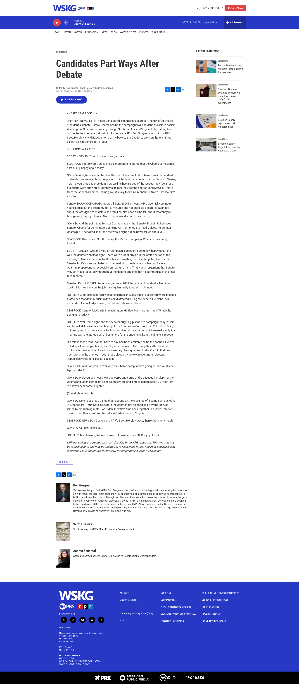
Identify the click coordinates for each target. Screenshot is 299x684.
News (56, 32)
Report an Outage (210, 607)
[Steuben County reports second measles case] (206, 121)
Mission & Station (128, 600)
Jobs (122, 620)
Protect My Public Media (172, 621)
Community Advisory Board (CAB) (136, 613)
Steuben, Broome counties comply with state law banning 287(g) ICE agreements (229, 96)
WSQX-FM (73, 661)
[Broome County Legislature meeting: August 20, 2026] (206, 144)
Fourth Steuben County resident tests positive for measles (230, 69)
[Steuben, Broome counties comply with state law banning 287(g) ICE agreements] (206, 90)
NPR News (61, 51)
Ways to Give (128, 32)
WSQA (97, 661)
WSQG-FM (82, 661)
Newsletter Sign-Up (211, 614)
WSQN (71, 664)
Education (91, 32)
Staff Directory (168, 600)
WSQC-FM (63, 664)
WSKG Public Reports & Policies (176, 607)
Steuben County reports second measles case (226, 123)
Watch (78, 32)
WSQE (91, 661)
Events (143, 32)
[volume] (66, 22)
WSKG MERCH (159, 32)
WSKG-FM (63, 661)
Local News (223, 61)
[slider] (71, 22)
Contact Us (166, 593)
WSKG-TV (80, 664)
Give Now (236, 8)
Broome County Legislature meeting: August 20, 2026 (229, 147)
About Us (124, 593)
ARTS (104, 32)
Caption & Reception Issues (215, 600)
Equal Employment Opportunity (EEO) (179, 614)
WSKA (87, 664)
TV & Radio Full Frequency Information (220, 593)
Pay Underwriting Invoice (214, 621)
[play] (56, 22)
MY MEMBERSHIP (213, 8)
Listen (67, 32)
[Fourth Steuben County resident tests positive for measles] (206, 66)
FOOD (114, 32)
